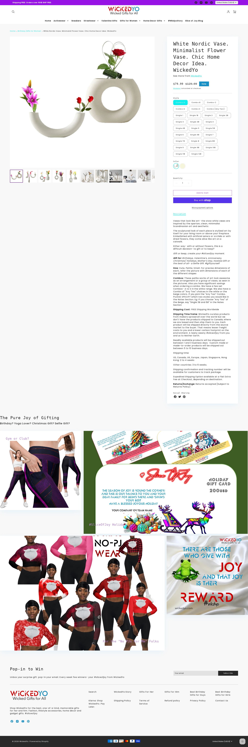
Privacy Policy (198, 700)
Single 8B (210, 141)
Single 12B (196, 154)
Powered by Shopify (39, 741)
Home (48, 21)
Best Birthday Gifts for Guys (198, 693)
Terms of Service (144, 702)
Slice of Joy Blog (194, 21)
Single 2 (209, 115)
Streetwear (90, 21)
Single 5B (210, 128)
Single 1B (194, 115)
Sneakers (76, 21)
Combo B (196, 102)
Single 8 (195, 141)
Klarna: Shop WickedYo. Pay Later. (97, 703)
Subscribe (228, 673)
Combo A (180, 102)
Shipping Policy (122, 700)
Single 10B (211, 147)
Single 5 (195, 128)
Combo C (211, 102)
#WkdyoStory (175, 21)
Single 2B (223, 115)
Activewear (59, 21)
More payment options (202, 207)
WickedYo (196, 75)
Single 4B (180, 128)
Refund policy (172, 700)
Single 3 (180, 122)
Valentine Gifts (109, 21)
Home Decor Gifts (152, 21)
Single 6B (194, 135)
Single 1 (179, 115)
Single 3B (194, 122)
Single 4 (210, 122)
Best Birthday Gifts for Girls (222, 693)
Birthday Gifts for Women (29, 31)
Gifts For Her (146, 691)
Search (93, 691)
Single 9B (194, 147)
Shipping (177, 88)
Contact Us (221, 700)
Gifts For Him (172, 691)
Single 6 (180, 135)
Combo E (196, 109)
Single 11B (180, 154)
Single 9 (180, 147)
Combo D (180, 109)
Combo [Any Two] (216, 109)
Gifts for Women (128, 21)
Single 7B (180, 141)
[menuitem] (48, 21)
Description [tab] (179, 214)
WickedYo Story (122, 691)
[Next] (156, 102)
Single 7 (210, 135)
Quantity (178, 178)
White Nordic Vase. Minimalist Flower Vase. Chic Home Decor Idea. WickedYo (79, 31)
